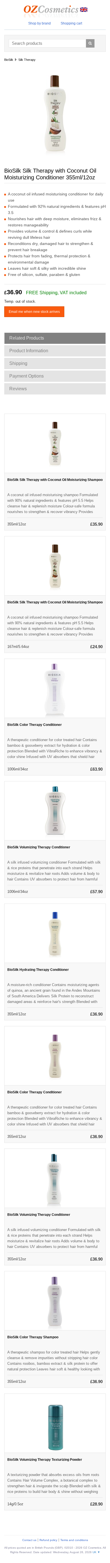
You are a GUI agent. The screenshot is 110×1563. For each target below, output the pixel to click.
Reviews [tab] (18, 388)
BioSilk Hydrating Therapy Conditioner (38, 970)
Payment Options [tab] (26, 376)
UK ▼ (96, 1552)
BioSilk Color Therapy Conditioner (34, 725)
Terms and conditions (74, 1540)
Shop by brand (39, 23)
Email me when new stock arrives (34, 312)
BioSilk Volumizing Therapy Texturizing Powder (44, 1460)
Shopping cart (71, 23)
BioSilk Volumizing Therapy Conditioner (38, 847)
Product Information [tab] (28, 350)
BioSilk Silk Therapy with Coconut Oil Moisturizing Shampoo (55, 480)
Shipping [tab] (18, 363)
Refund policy (48, 1540)
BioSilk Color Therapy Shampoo (32, 1337)
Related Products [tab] (26, 338)
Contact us (29, 1540)
